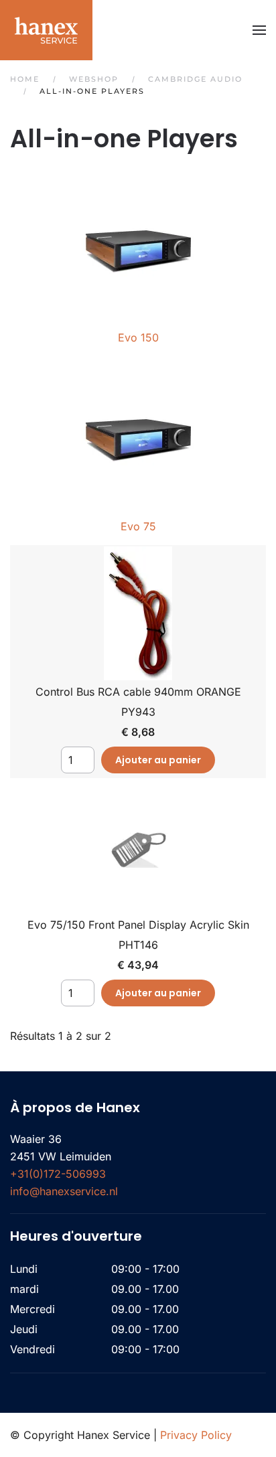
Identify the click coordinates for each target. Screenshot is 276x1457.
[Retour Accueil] (46, 30)
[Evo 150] (138, 243)
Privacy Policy (196, 1435)
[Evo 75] (138, 432)
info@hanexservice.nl (64, 1191)
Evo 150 (138, 337)
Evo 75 (138, 526)
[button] (259, 30)
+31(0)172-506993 (58, 1173)
